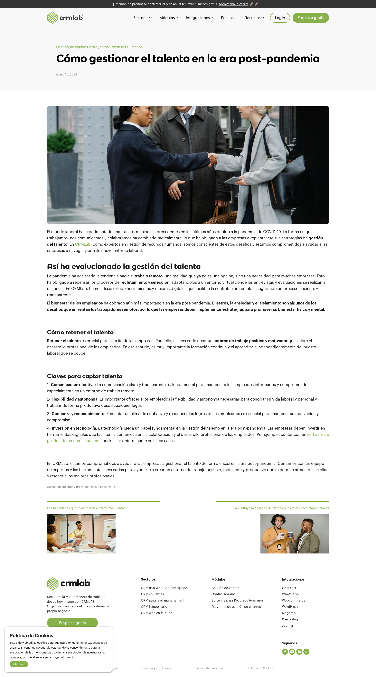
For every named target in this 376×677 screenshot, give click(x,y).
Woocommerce (293, 600)
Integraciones (198, 17)
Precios (227, 17)
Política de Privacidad (210, 668)
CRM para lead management (162, 600)
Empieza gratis (310, 17)
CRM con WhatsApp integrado (164, 588)
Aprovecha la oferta (234, 4)
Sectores (140, 17)
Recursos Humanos (127, 47)
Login (280, 17)
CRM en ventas (152, 594)
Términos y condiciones (156, 668)
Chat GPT (289, 588)
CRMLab (83, 244)
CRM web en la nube (156, 613)
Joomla (287, 625)
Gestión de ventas (225, 588)
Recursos (253, 17)
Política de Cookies (260, 668)
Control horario (223, 594)
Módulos (167, 17)
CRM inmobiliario (154, 606)
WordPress (290, 606)
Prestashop (290, 619)
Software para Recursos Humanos (238, 600)
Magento (289, 613)
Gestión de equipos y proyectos (82, 47)
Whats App (290, 594)
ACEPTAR (18, 663)
